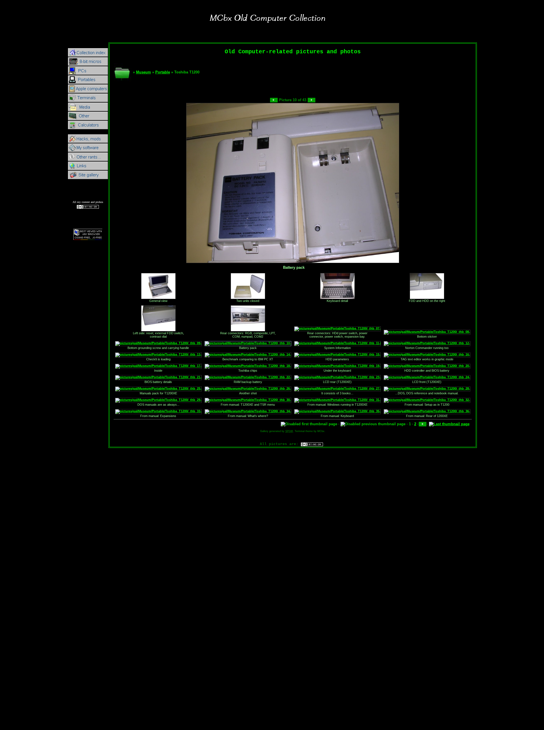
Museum (143, 72)
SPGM (289, 431)
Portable (162, 72)
